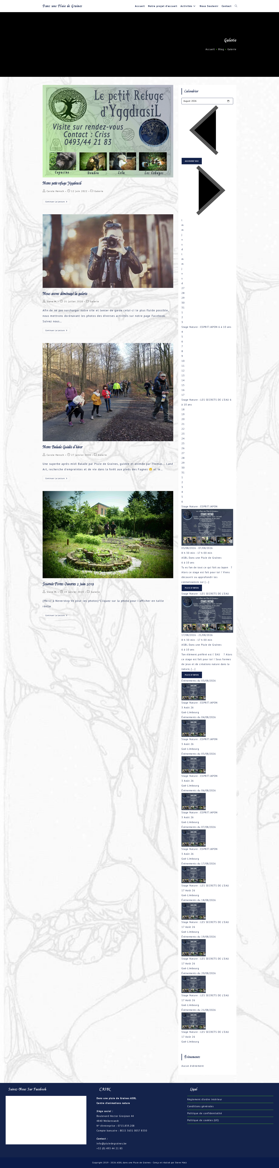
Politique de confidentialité (204, 1113)
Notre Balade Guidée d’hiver (63, 447)
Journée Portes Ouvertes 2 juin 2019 (68, 584)
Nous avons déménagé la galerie (65, 293)
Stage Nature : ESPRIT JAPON (199, 326)
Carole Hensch (55, 191)
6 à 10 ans (187, 562)
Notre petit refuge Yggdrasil (62, 183)
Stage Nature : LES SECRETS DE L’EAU (205, 399)
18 (183, 409)
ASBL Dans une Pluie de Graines (201, 557)
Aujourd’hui (192, 161)
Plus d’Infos (192, 588)
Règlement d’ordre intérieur (204, 1099)
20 (183, 419)
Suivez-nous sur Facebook (27, 1089)
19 (183, 414)
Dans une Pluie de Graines (63, 6)
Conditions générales (200, 1106)
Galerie (232, 49)
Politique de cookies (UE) (203, 1120)
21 (183, 424)
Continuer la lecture (57, 202)
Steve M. (52, 301)
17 (183, 394)
